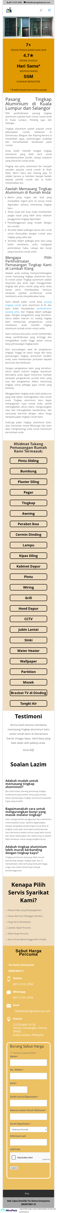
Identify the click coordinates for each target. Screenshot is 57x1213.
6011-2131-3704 (15, 2)
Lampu (28, 545)
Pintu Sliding (28, 460)
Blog (27, 1193)
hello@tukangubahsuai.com (32, 1011)
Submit (14, 1168)
